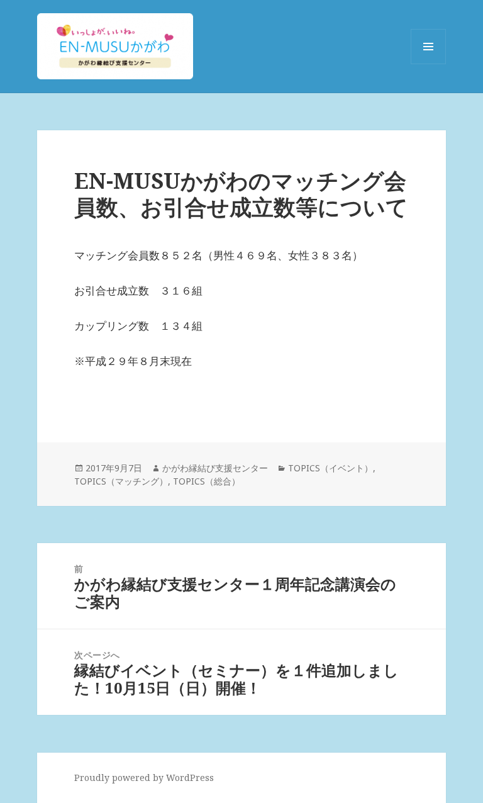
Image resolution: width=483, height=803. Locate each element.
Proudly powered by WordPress (144, 777)
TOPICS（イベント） (330, 468)
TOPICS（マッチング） (121, 481)
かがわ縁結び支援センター (215, 468)
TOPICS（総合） (206, 481)
